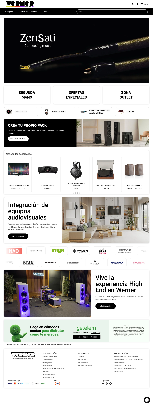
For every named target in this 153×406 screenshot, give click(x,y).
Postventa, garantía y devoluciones (53, 368)
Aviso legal (45, 371)
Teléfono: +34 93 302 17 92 (122, 365)
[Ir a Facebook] (107, 383)
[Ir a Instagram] (110, 383)
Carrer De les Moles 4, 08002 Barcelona (126, 357)
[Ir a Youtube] (103, 383)
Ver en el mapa (118, 371)
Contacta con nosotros (49, 357)
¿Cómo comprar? (47, 359)
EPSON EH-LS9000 (47, 185)
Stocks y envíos (47, 363)
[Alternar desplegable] (15, 12)
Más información (18, 236)
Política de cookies (48, 377)
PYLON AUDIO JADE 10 (134, 185)
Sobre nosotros (47, 365)
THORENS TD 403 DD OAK (105, 185)
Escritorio (81, 357)
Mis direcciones (83, 363)
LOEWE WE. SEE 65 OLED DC (19, 185)
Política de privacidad (49, 374)
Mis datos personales (85, 365)
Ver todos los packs (18, 139)
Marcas (45, 12)
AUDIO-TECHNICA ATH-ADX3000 (76, 184)
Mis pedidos (82, 359)
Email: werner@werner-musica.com (125, 368)
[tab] (73, 193)
